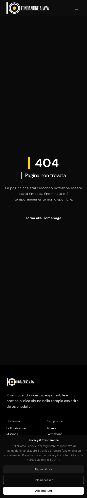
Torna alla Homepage (43, 218)
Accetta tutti (43, 490)
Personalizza (43, 469)
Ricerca (51, 428)
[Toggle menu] (76, 8)
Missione (12, 434)
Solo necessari (43, 480)
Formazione (54, 434)
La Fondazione (16, 428)
